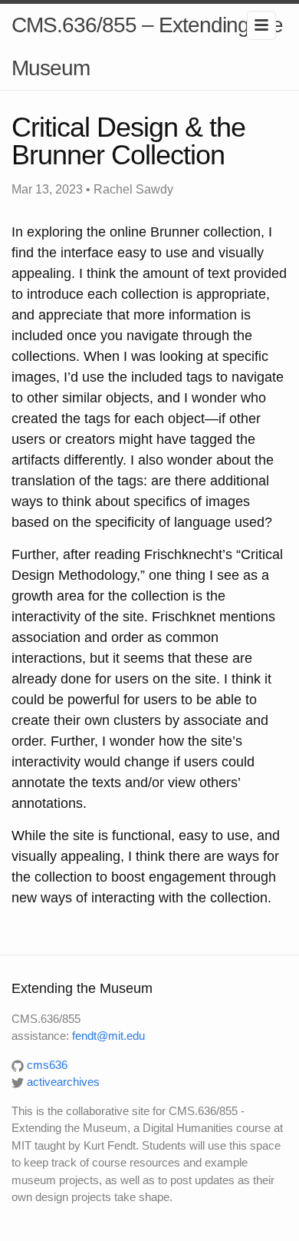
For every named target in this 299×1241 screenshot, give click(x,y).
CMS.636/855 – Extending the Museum (147, 46)
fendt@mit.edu (108, 1035)
